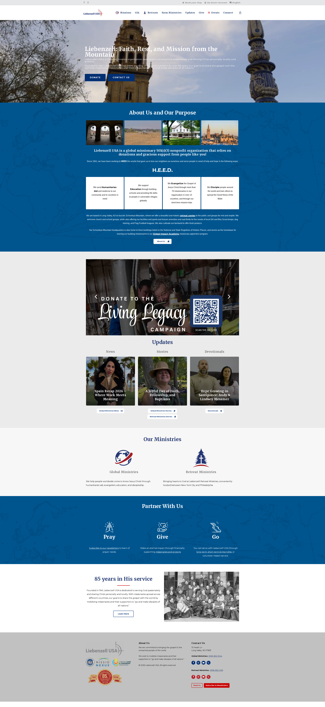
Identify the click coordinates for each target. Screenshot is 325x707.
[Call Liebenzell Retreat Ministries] (208, 677)
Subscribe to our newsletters (104, 548)
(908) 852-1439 (216, 670)
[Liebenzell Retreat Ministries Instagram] (198, 677)
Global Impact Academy (166, 234)
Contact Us (121, 77)
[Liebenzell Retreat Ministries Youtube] (203, 677)
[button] (162, 241)
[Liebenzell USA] (110, 648)
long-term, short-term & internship (214, 552)
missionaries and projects (168, 552)
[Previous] (91, 297)
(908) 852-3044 (215, 656)
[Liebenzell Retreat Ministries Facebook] (193, 677)
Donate (95, 77)
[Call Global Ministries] (208, 663)
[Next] (234, 297)
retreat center (187, 215)
